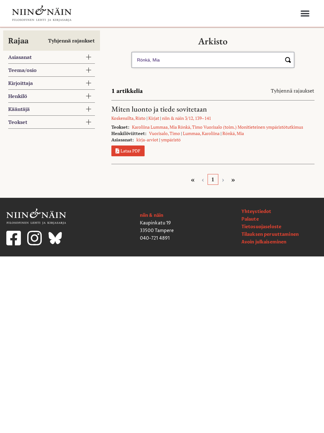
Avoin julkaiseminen (264, 242)
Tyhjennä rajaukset (71, 40)
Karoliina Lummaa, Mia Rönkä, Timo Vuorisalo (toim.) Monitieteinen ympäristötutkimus (217, 127)
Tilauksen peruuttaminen (270, 234)
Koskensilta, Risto (128, 118)
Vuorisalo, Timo (164, 133)
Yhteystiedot (256, 212)
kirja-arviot (147, 140)
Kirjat (153, 118)
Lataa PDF (130, 151)
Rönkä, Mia (233, 133)
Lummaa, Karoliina (201, 133)
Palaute (250, 219)
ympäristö (171, 140)
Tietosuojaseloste (261, 227)
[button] (305, 13)
